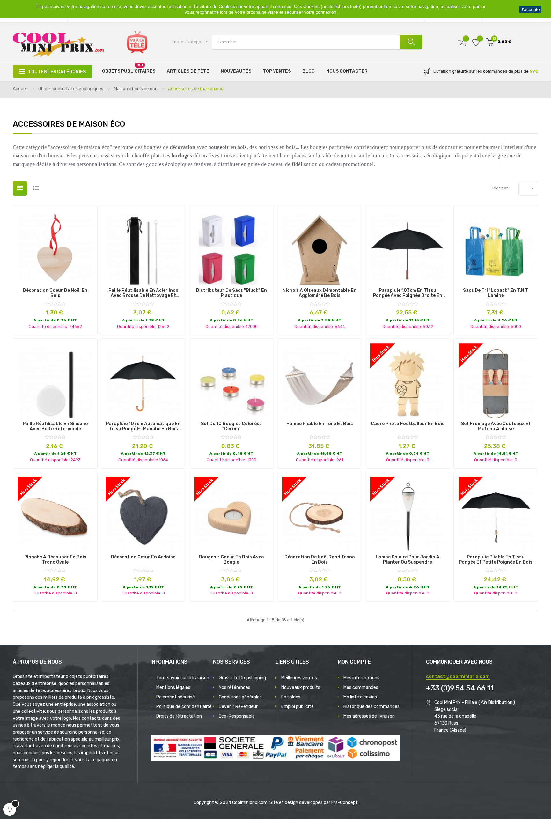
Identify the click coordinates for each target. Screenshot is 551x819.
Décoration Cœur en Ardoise (143, 557)
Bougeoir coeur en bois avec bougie (231, 560)
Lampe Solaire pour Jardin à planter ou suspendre (407, 560)
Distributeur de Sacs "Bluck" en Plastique (231, 293)
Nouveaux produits (300, 687)
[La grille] (20, 188)
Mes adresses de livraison (369, 716)
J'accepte (530, 9)
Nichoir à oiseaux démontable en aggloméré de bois (319, 293)
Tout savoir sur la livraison (182, 678)
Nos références (234, 687)
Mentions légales (173, 687)
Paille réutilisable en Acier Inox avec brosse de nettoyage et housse (143, 293)
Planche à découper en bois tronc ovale (55, 560)
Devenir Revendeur (238, 706)
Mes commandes (360, 687)
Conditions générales (240, 697)
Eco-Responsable (237, 716)
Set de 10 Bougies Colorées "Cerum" (231, 426)
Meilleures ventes (299, 678)
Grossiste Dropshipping (242, 678)
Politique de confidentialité (184, 706)
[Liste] (36, 188)
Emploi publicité (297, 706)
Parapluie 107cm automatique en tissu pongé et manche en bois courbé (143, 426)
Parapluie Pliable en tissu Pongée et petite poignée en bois (496, 560)
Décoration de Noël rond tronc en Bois (319, 560)
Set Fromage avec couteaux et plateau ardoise (496, 426)
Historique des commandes (371, 706)
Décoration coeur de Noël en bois (55, 293)
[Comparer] (462, 42)
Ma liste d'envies (360, 697)
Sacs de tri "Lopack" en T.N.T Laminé (495, 293)
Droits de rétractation (179, 716)
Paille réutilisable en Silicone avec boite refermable (55, 426)
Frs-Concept (344, 802)
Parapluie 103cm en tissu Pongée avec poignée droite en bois (407, 293)
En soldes (290, 697)
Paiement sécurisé (175, 697)
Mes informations (361, 678)
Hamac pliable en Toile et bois (319, 423)
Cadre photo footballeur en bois (407, 423)
